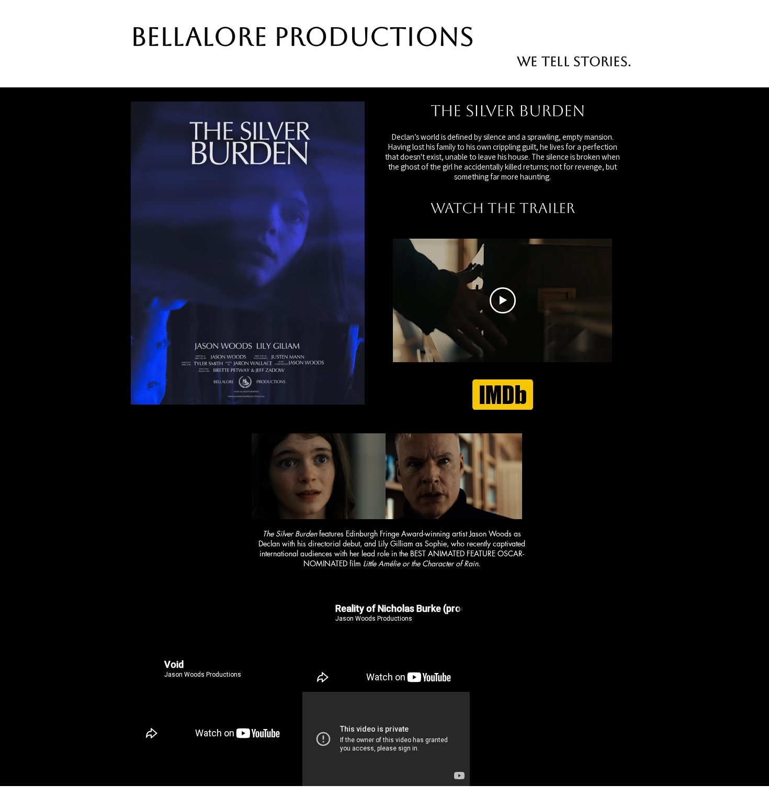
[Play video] (503, 300)
